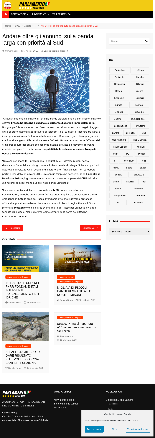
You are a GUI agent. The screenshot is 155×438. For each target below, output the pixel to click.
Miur (115, 153)
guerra (117, 119)
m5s (144, 132)
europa (118, 105)
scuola (118, 174)
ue (117, 202)
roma (115, 167)
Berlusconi (119, 84)
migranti (141, 146)
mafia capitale (120, 146)
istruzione (140, 126)
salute (129, 167)
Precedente (14, 228)
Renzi (143, 160)
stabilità (130, 181)
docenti (139, 91)
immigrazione (138, 119)
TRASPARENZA (61, 14)
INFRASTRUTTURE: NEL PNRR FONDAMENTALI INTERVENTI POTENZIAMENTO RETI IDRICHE (22, 290)
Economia (119, 98)
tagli (144, 181)
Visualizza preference (138, 429)
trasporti (140, 195)
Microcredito (60, 407)
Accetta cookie (94, 429)
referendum (128, 160)
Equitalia (140, 98)
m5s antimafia (119, 139)
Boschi (118, 91)
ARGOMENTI (39, 14)
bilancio (140, 84)
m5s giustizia (139, 139)
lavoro (115, 132)
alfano (140, 70)
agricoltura (120, 70)
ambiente (119, 77)
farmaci (139, 105)
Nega (114, 429)
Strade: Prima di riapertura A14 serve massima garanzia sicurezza (76, 327)
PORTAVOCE (18, 14)
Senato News (14, 302)
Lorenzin (130, 132)
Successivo (88, 228)
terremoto (138, 188)
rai (113, 160)
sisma (115, 181)
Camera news (11, 51)
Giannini (119, 112)
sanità (143, 167)
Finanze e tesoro (66, 277)
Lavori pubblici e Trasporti (56, 51)
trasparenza (120, 195)
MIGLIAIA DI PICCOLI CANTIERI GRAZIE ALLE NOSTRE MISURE (74, 291)
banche (140, 77)
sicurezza (139, 174)
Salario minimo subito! (66, 403)
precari (141, 153)
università (138, 202)
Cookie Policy (9, 412)
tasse (118, 188)
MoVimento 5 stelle (64, 400)
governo (139, 112)
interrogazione (120, 126)
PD (127, 153)
